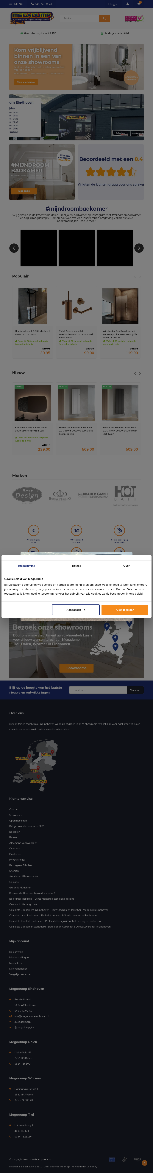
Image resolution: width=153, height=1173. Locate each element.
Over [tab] (126, 565)
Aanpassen (73, 609)
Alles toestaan (125, 609)
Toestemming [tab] (26, 565)
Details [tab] (76, 565)
